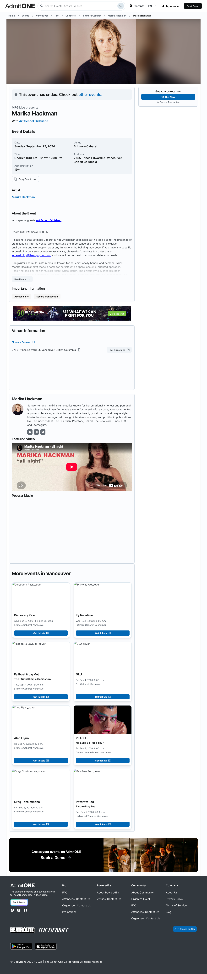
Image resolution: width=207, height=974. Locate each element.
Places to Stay (187, 929)
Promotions (69, 912)
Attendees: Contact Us (76, 899)
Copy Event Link (27, 179)
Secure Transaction (47, 296)
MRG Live (18, 107)
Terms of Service (176, 905)
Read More (20, 279)
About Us (171, 892)
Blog (168, 912)
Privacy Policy (174, 899)
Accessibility (21, 296)
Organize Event (140, 899)
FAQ (64, 892)
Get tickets (39, 633)
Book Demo (193, 6)
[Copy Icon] (79, 349)
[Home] (22, 885)
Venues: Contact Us (109, 899)
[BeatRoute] (22, 930)
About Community (142, 892)
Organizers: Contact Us (76, 905)
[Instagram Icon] (36, 432)
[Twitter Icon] (42, 432)
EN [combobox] (150, 6)
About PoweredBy (108, 892)
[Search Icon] (120, 6)
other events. (90, 94)
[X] (19, 910)
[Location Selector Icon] (131, 6)
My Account (173, 6)
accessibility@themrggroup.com (31, 255)
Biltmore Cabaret (21, 342)
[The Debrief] (53, 930)
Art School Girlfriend (33, 121)
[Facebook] (25, 910)
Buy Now (170, 97)
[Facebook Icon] (30, 432)
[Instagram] (12, 910)
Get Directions (117, 350)
